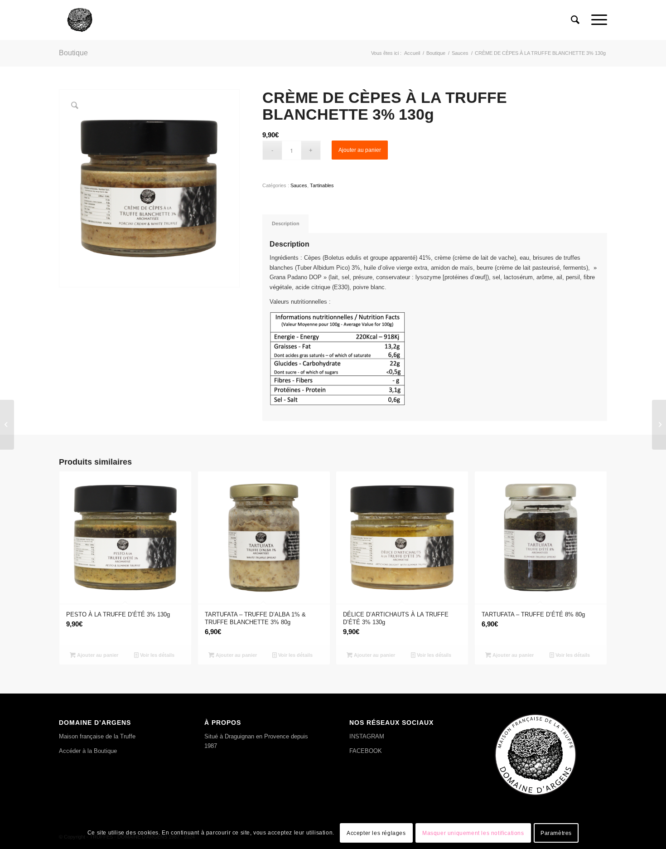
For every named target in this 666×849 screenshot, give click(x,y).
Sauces (298, 185)
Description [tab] (285, 223)
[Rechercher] (575, 20)
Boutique (73, 53)
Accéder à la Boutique (88, 750)
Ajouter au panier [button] (97, 655)
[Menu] (596, 20)
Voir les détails (156, 655)
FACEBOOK (365, 750)
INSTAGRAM (366, 736)
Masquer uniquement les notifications (473, 833)
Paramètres (556, 833)
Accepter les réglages (376, 833)
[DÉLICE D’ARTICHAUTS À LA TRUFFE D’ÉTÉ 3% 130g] (659, 425)
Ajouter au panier (359, 150)
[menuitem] (575, 20)
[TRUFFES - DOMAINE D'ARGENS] (80, 20)
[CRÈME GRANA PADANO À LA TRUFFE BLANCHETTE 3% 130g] (7, 425)
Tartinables (322, 185)
